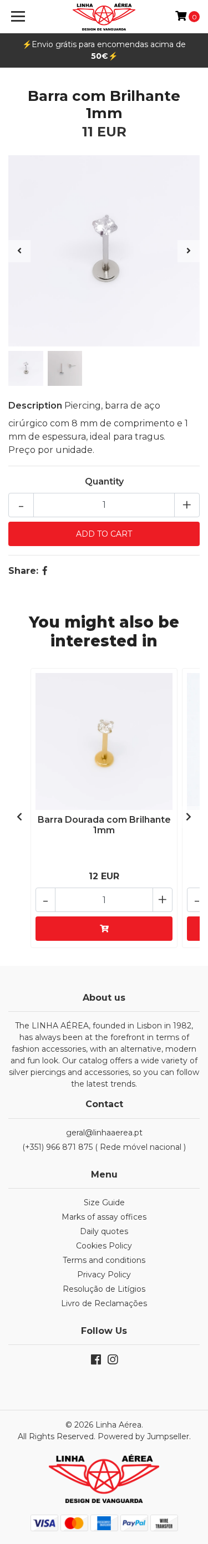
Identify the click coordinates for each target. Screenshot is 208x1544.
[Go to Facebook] (96, 1362)
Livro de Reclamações (104, 1303)
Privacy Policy (104, 1275)
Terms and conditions (104, 1260)
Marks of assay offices (104, 1217)
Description (35, 405)
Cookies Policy (104, 1246)
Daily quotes (104, 1231)
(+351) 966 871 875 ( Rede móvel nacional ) (104, 1147)
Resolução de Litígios (104, 1289)
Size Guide (104, 1202)
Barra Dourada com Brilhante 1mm (104, 824)
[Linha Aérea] (104, 16)
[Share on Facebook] (45, 570)
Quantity (104, 481)
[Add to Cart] (104, 928)
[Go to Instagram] (113, 1362)
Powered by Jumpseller (143, 1436)
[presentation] (19, 251)
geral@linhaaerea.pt (104, 1133)
